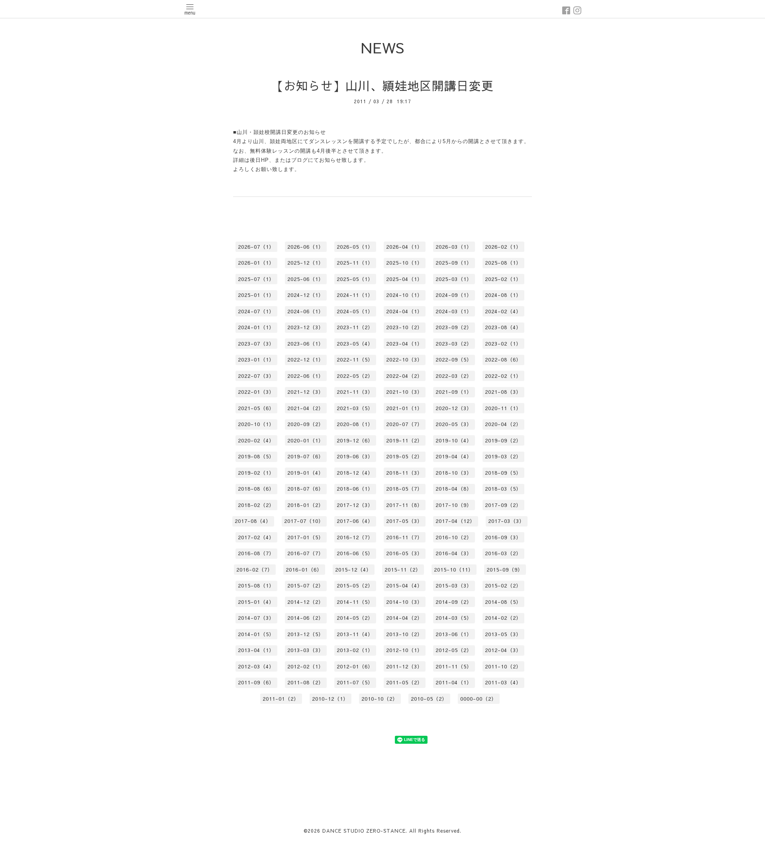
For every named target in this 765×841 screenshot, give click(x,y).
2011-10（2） (503, 666)
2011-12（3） (404, 666)
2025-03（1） (453, 279)
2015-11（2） (402, 569)
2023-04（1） (404, 343)
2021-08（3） (503, 391)
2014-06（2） (305, 617)
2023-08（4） (503, 327)
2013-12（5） (305, 634)
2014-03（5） (453, 617)
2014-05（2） (355, 617)
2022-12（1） (305, 359)
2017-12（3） (355, 505)
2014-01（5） (256, 634)
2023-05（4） (355, 343)
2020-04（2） (503, 424)
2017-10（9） (453, 505)
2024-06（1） (305, 311)
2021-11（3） (355, 391)
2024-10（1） (404, 295)
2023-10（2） (404, 327)
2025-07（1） (256, 279)
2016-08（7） (256, 553)
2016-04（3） (453, 553)
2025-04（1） (404, 279)
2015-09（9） (504, 569)
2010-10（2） (379, 698)
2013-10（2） (404, 634)
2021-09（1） (453, 391)
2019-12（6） (355, 440)
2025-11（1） (355, 262)
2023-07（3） (256, 343)
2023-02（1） (503, 343)
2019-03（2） (503, 456)
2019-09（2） (503, 440)
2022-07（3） (256, 375)
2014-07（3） (256, 617)
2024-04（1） (404, 311)
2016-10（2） (453, 537)
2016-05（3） (404, 553)
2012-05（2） (453, 650)
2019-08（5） (256, 456)
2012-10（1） (404, 650)
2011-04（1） (453, 682)
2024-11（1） (355, 295)
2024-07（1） (256, 311)
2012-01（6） (355, 666)
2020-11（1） (503, 408)
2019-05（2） (404, 456)
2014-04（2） (404, 617)
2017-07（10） (304, 521)
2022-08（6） (503, 359)
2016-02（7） (254, 569)
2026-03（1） (453, 246)
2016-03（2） (503, 553)
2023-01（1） (256, 359)
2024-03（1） (453, 311)
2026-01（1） (256, 262)
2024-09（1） (453, 295)
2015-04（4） (404, 585)
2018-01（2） (305, 505)
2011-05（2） (404, 682)
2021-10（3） (404, 391)
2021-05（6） (256, 408)
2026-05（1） (355, 246)
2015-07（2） (305, 585)
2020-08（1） (355, 424)
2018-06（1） (355, 488)
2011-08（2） (305, 682)
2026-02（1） (503, 246)
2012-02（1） (305, 666)
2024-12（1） (305, 295)
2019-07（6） (305, 456)
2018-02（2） (256, 505)
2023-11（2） (355, 327)
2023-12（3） (305, 327)
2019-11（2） (404, 440)
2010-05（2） (429, 698)
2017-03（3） (506, 521)
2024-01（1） (256, 327)
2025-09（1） (453, 262)
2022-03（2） (453, 375)
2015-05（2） (355, 585)
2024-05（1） (355, 311)
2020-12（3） (453, 408)
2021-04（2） (305, 408)
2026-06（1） (305, 246)
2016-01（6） (304, 569)
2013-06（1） (453, 634)
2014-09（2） (453, 601)
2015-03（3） (453, 585)
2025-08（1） (503, 262)
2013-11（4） (355, 634)
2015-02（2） (503, 585)
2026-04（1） (404, 246)
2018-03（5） (503, 488)
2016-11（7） (404, 537)
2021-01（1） (404, 408)
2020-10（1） (256, 424)
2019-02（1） (256, 472)
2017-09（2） (503, 505)
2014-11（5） (355, 601)
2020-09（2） (305, 424)
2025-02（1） (503, 279)
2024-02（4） (503, 311)
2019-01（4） (305, 472)
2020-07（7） (404, 424)
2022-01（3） (256, 391)
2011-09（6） (256, 682)
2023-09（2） (453, 327)
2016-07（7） (305, 553)
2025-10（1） (404, 262)
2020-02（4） (256, 440)
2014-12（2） (305, 601)
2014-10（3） (404, 601)
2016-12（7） (355, 537)
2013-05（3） (503, 634)
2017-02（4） (256, 537)
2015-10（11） (454, 569)
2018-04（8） (453, 488)
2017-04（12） (455, 521)
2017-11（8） (404, 505)
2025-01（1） (256, 295)
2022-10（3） (404, 359)
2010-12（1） (330, 698)
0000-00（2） (478, 698)
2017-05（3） (404, 521)
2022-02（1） (503, 375)
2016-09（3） (503, 537)
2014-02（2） (503, 617)
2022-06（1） (305, 375)
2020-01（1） (305, 440)
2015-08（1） (256, 585)
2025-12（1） (305, 262)
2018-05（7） (404, 488)
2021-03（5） (355, 408)
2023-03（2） (453, 343)
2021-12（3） (305, 391)
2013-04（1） (256, 650)
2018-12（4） (355, 472)
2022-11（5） (355, 359)
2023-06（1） (305, 343)
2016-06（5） (355, 553)
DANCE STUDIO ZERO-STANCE (364, 830)
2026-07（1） (256, 246)
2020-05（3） (453, 424)
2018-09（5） (503, 472)
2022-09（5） (453, 359)
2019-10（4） (453, 440)
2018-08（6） (256, 488)
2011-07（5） (355, 682)
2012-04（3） (503, 650)
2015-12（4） (353, 569)
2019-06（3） (355, 456)
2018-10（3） (453, 472)
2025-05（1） (355, 279)
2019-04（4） (453, 456)
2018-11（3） (404, 472)
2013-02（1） (355, 650)
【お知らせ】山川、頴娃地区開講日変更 (382, 85)
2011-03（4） (503, 682)
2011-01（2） (281, 698)
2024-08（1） (503, 295)
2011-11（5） (453, 666)
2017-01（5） (305, 537)
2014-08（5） (503, 601)
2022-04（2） (404, 375)
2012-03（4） (256, 666)
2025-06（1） (305, 279)
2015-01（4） (256, 601)
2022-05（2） (355, 375)
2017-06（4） (355, 521)
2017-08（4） (253, 521)
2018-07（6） (305, 488)
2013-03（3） (305, 650)
